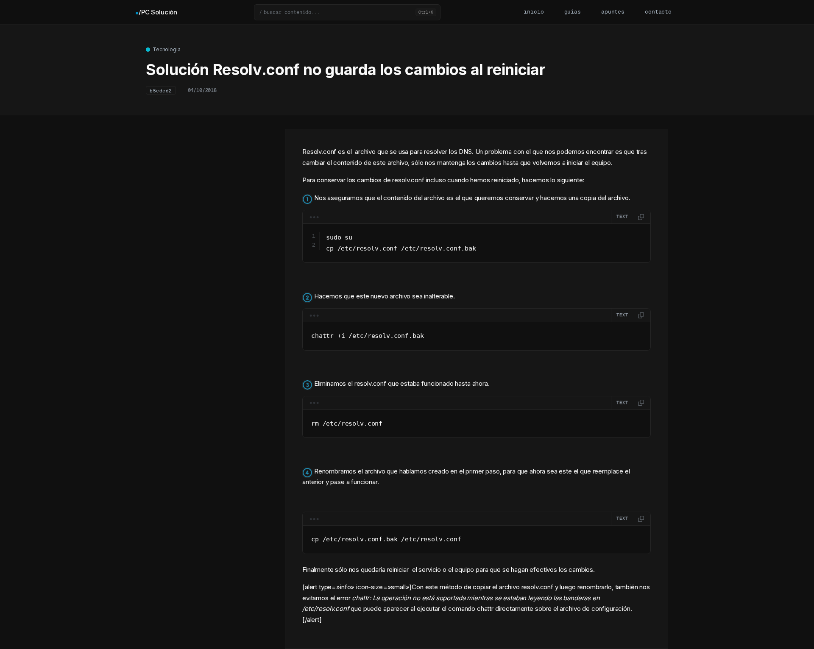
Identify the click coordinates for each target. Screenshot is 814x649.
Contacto (658, 12)
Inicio (534, 12)
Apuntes (612, 12)
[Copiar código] (641, 217)
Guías (572, 12)
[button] (347, 12)
